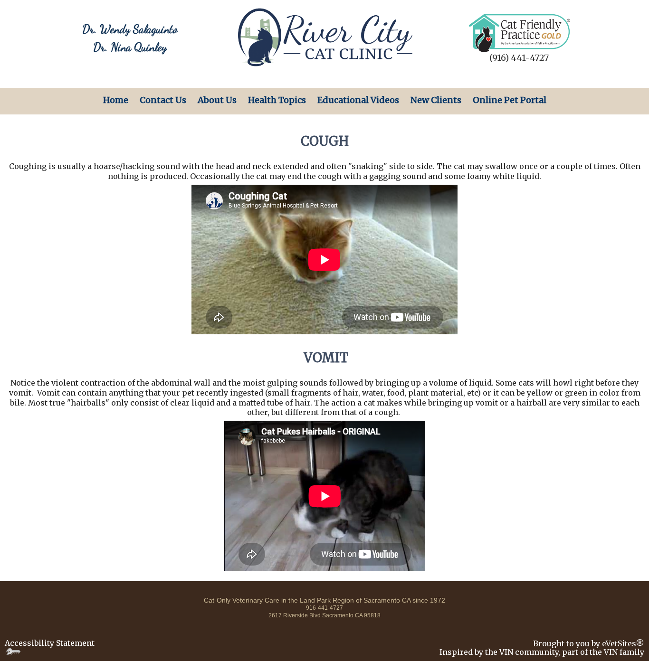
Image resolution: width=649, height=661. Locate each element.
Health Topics (277, 99)
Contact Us (163, 99)
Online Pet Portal (509, 99)
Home (115, 99)
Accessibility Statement (50, 643)
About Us (217, 99)
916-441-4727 (324, 607)
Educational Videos (358, 99)
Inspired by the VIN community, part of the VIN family (541, 652)
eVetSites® (623, 643)
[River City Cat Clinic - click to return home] (324, 37)
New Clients (435, 99)
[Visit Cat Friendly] (519, 32)
